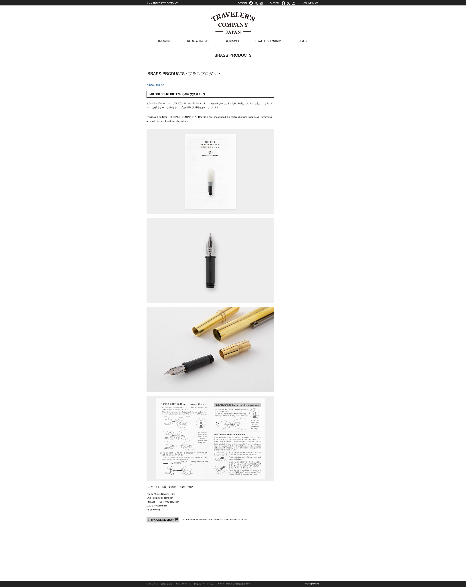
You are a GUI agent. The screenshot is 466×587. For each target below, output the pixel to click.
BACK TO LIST (156, 85)
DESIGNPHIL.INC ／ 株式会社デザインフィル (195, 583)
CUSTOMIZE (233, 41)
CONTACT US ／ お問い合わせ (159, 583)
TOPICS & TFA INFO (198, 41)
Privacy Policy (224, 583)
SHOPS (303, 41)
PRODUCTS (163, 41)
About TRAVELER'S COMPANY (162, 3)
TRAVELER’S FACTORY (268, 41)
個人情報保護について (242, 583)
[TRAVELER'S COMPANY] (233, 23)
